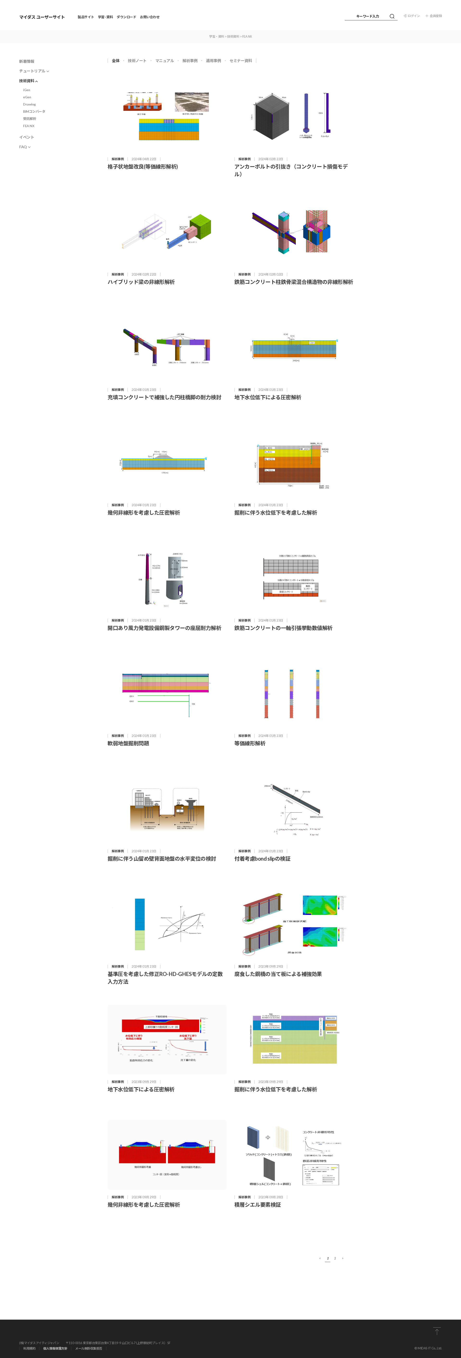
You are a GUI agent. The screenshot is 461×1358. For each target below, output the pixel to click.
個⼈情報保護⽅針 (55, 1348)
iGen (26, 90)
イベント (26, 137)
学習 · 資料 (105, 17)
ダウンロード (126, 17)
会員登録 (436, 16)
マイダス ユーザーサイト (42, 17)
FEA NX (28, 126)
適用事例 (213, 61)
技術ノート (137, 61)
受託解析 (29, 119)
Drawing (29, 104)
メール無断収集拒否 (88, 1348)
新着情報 (26, 61)
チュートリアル (32, 71)
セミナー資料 (241, 61)
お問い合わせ (149, 17)
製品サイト (86, 17)
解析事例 (189, 61)
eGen (27, 97)
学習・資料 (216, 36)
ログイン (414, 16)
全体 (115, 61)
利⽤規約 (29, 1348)
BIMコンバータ (34, 111)
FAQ (23, 146)
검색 (392, 16)
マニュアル (164, 61)
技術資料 (26, 80)
